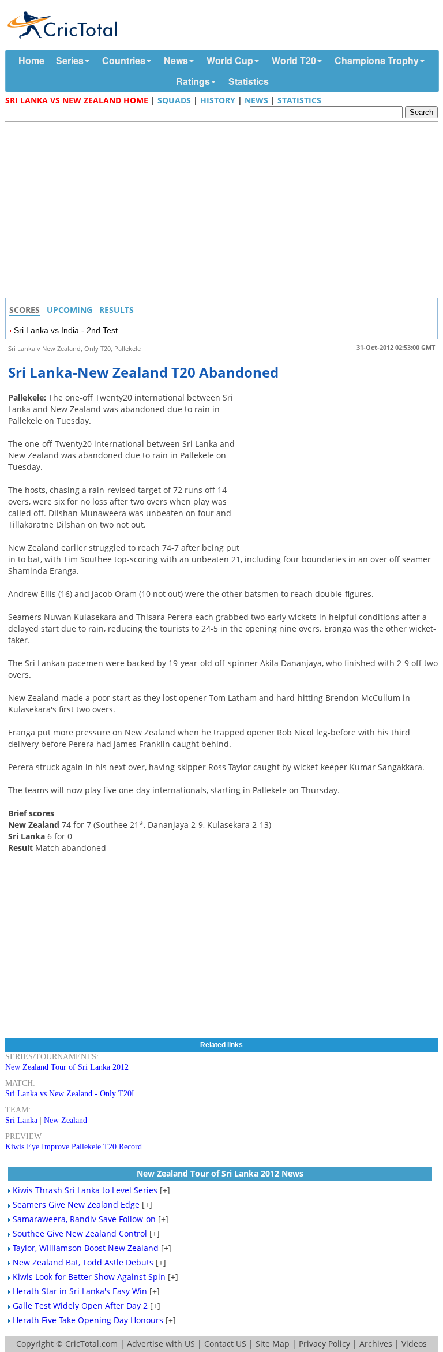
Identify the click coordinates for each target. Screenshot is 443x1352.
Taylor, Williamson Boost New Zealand (86, 1247)
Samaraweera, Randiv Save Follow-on (84, 1218)
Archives (375, 1343)
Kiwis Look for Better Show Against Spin (89, 1276)
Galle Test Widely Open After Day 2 (80, 1305)
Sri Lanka (21, 1120)
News (176, 60)
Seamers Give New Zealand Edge (76, 1204)
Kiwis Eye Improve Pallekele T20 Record (73, 1146)
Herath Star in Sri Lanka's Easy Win (80, 1291)
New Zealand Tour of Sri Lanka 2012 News (220, 1173)
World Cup (230, 60)
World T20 (294, 60)
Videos (414, 1343)
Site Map (273, 1343)
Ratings (193, 81)
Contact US (225, 1343)
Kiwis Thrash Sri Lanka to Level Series (85, 1190)
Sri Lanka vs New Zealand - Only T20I (69, 1093)
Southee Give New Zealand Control (80, 1233)
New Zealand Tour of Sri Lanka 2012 (67, 1067)
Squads (174, 100)
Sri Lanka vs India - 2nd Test (66, 330)
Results (116, 309)
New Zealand (65, 1120)
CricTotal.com (91, 1343)
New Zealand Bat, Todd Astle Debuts (83, 1262)
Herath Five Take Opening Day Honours (88, 1319)
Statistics (248, 81)
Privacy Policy (324, 1343)
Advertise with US (161, 1343)
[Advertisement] (224, 211)
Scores (24, 309)
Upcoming (69, 309)
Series (70, 60)
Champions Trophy (377, 60)
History (217, 100)
